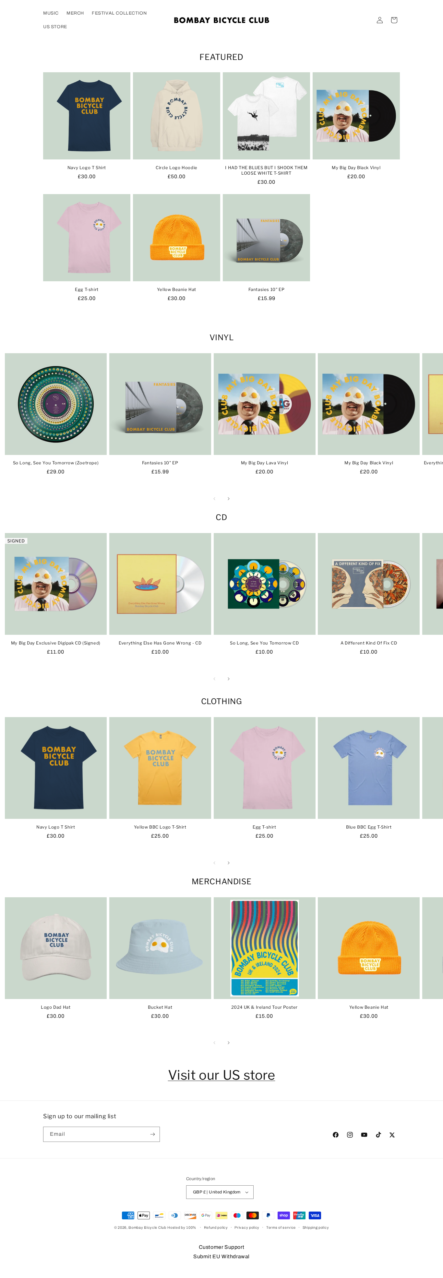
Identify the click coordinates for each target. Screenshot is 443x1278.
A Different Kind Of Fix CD (369, 642)
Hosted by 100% (181, 1227)
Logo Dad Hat (55, 1007)
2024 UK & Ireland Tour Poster (264, 1007)
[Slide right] (229, 499)
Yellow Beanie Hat (176, 289)
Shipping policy (316, 1227)
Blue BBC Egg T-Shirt (368, 827)
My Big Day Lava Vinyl (264, 462)
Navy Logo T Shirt (86, 167)
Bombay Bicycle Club (147, 1227)
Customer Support (222, 1247)
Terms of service (281, 1227)
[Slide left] (214, 499)
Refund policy (216, 1227)
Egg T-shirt (87, 289)
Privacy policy (246, 1227)
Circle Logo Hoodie (177, 167)
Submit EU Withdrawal (221, 1256)
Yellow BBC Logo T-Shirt (160, 827)
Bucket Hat (160, 1007)
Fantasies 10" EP (266, 289)
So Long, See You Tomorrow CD (264, 642)
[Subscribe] (152, 1134)
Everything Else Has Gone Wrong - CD (160, 642)
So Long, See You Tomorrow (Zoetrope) (56, 462)
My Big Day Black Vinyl (356, 167)
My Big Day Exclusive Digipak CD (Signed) (56, 642)
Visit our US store (221, 1075)
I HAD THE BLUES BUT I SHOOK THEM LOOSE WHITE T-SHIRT (266, 170)
